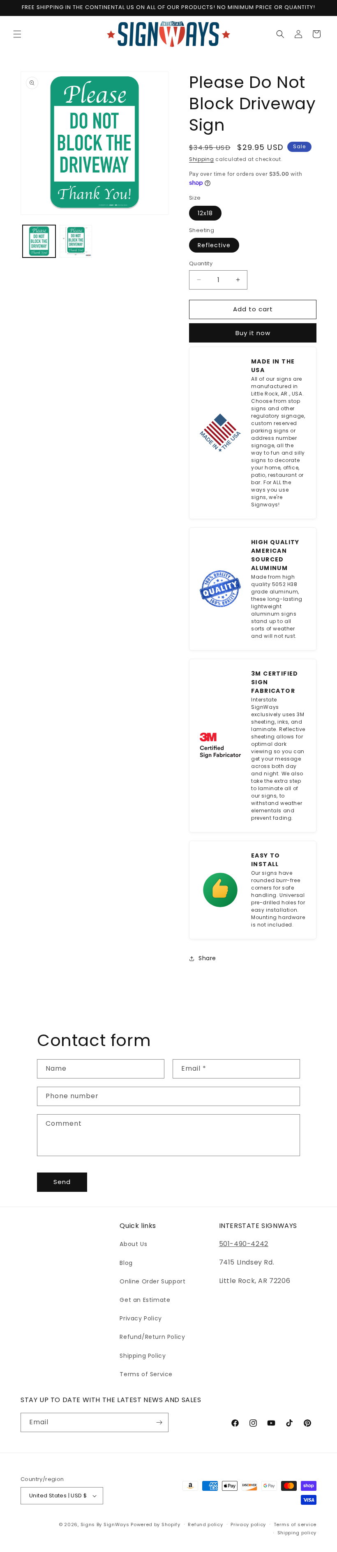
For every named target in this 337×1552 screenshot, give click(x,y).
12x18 (205, 213)
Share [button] (207, 958)
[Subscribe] (159, 1422)
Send (62, 1181)
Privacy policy (248, 1524)
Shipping (201, 159)
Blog (126, 1263)
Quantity (200, 263)
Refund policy (205, 1524)
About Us (133, 1244)
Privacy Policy (141, 1318)
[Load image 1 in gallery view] (39, 241)
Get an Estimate (145, 1300)
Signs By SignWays (105, 1524)
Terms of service (295, 1524)
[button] (17, 34)
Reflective (214, 245)
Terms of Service (146, 1374)
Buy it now (252, 333)
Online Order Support (152, 1281)
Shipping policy (297, 1532)
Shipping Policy (143, 1356)
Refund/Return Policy (152, 1337)
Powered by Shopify (155, 1524)
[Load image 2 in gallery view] (76, 241)
